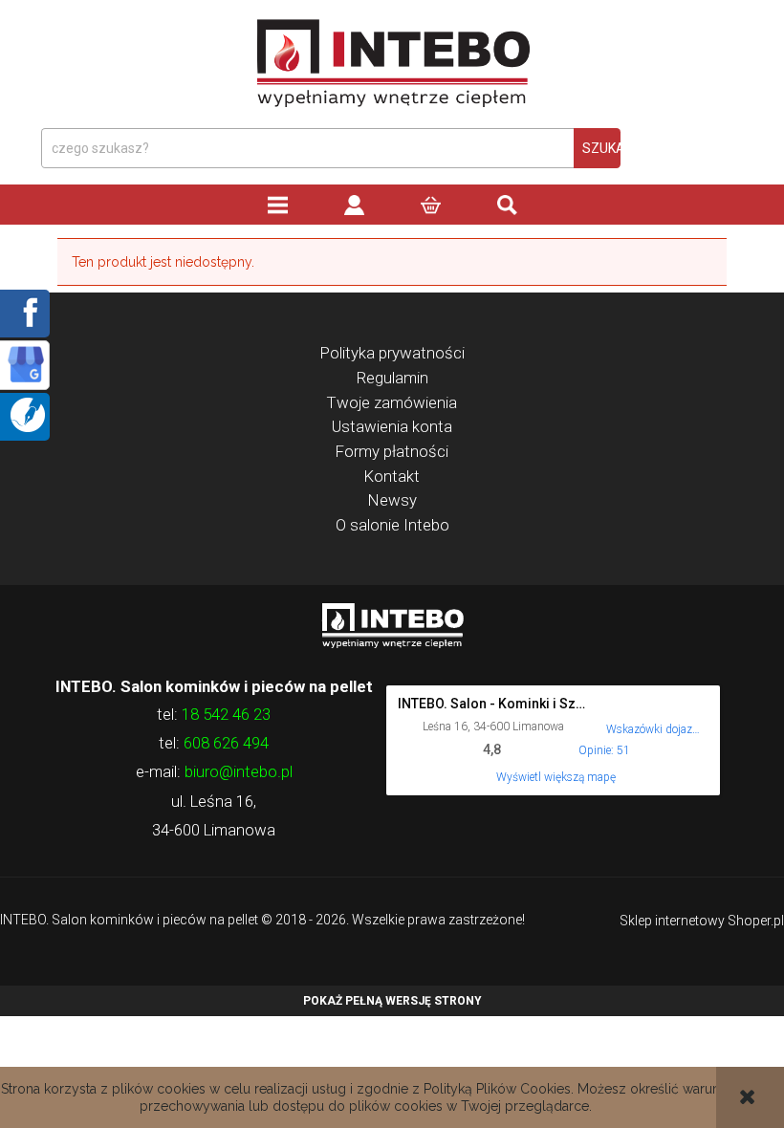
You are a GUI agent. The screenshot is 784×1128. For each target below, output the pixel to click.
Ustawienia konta (392, 426)
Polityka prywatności (392, 352)
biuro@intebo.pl (239, 771)
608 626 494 (226, 742)
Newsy (392, 500)
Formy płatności (392, 451)
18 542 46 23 (226, 714)
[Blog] (28, 414)
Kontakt (392, 476)
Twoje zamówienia (392, 402)
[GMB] (26, 363)
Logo (391, 624)
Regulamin (392, 377)
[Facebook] (27, 311)
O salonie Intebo (392, 524)
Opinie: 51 (604, 750)
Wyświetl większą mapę (556, 777)
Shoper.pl (756, 920)
